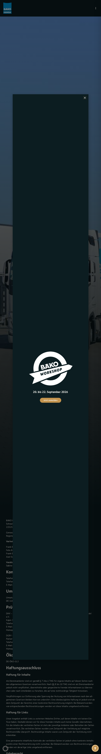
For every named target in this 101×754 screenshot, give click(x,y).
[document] (50, 377)
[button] (5, 748)
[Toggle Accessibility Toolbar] (95, 748)
